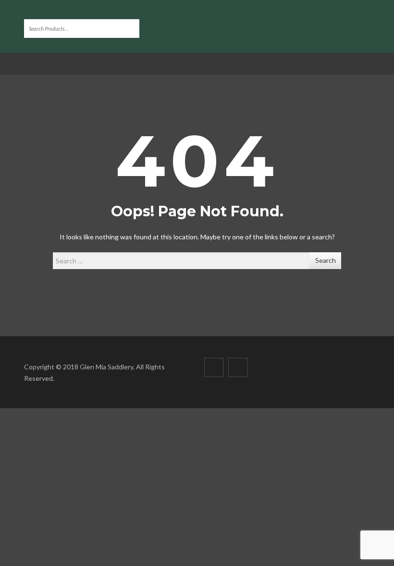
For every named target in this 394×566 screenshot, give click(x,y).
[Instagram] (237, 367)
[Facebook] (213, 367)
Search (325, 260)
